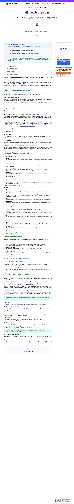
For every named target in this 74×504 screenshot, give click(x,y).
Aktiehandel (27, 3)
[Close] (71, 498)
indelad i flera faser (34, 123)
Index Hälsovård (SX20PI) (11, 72)
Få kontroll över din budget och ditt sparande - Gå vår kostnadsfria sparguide (27, 1)
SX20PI (5, 264)
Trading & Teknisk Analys (56, 3)
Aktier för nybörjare (35, 3)
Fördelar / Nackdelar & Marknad (12, 74)
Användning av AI (46, 31)
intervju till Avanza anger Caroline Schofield (15, 304)
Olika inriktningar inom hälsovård (12, 68)
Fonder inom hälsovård (10, 71)
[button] (64, 44)
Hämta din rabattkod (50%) (63, 72)
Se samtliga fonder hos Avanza (21, 256)
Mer (63, 3)
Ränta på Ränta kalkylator (63, 59)
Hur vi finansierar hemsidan (39, 31)
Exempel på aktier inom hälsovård (12, 69)
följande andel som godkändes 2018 (27, 126)
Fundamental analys (45, 3)
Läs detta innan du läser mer (29, 31)
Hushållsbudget (63, 63)
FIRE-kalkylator (63, 61)
